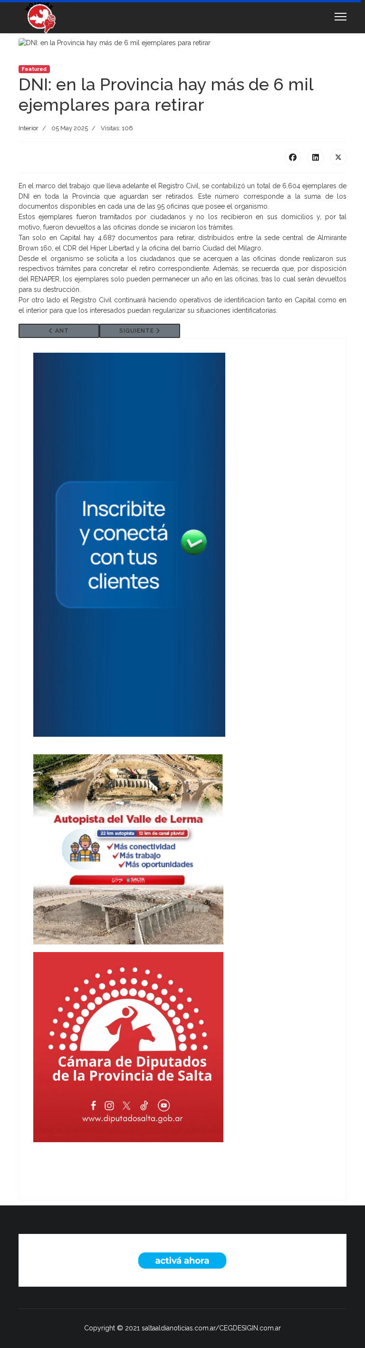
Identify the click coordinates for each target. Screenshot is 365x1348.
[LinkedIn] (315, 157)
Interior (28, 128)
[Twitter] (338, 157)
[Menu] (340, 17)
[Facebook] (293, 157)
